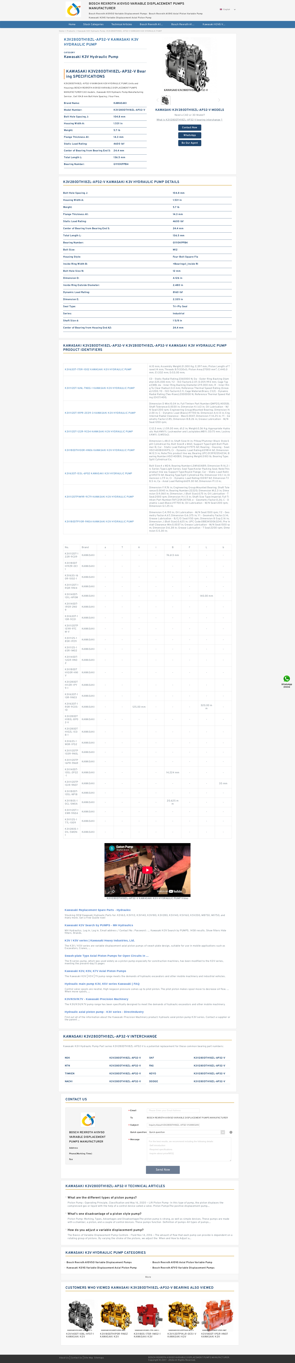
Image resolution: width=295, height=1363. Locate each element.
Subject (133, 1125)
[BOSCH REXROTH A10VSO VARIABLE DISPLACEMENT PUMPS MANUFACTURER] (73, 8)
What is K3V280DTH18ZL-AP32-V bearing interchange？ (190, 119)
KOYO (152, 1073)
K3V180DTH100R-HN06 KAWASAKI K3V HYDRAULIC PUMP (100, 450)
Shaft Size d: (71, 320)
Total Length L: (73, 157)
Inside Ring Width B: (75, 264)
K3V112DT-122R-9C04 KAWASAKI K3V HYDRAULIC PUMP (99, 431)
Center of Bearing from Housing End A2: (87, 327)
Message (134, 1139)
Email (132, 1110)
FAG (151, 1065)
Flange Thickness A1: (76, 137)
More (148, 1277)
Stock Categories (93, 24)
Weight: (68, 130)
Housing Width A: (74, 123)
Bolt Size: (69, 249)
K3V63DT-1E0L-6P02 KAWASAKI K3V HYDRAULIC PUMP (98, 473)
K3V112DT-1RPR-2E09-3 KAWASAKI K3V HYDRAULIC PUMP (100, 413)
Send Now (163, 1170)
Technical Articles (121, 24)
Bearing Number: (74, 164)
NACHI (69, 1081)
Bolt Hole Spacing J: (76, 116)
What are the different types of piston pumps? (102, 1198)
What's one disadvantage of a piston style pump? (105, 1214)
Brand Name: (72, 103)
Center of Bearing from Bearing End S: (87, 150)
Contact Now (189, 127)
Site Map (88, 1358)
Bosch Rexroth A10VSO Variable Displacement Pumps (153, 24)
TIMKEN (70, 1073)
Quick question (138, 1132)
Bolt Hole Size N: (73, 271)
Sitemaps (99, 1358)
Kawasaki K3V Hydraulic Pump (91, 31)
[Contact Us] (287, 681)
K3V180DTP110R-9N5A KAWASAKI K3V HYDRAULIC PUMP (99, 521)
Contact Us (76, 1358)
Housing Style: (72, 256)
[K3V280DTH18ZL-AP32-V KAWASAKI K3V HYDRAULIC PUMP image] (189, 65)
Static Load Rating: (75, 144)
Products (71, 31)
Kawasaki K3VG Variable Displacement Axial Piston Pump (216, 24)
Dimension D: (71, 278)
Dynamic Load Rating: (76, 292)
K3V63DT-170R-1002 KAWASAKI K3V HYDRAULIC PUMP (98, 369)
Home (72, 24)
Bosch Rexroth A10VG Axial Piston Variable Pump (185, 24)
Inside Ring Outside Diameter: (81, 285)
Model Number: (73, 110)
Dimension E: (71, 299)
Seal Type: (69, 306)
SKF (151, 1058)
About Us (64, 1358)
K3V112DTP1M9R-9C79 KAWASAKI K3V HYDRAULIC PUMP (99, 496)
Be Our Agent (190, 143)
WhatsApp (190, 135)
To (131, 1118)
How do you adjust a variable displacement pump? (106, 1230)
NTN (67, 1065)
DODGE (153, 1081)
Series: (67, 313)
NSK (67, 1058)
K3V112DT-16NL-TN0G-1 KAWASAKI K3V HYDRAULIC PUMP (100, 388)
